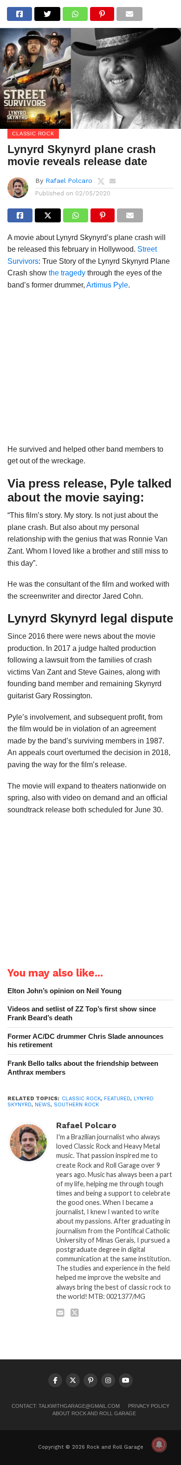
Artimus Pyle (107, 285)
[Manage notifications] (159, 1444)
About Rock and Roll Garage (94, 1413)
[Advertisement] (90, 370)
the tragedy (67, 273)
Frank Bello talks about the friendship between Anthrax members (82, 1067)
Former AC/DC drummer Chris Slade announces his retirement (85, 1040)
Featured (117, 1099)
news (43, 1105)
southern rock (76, 1105)
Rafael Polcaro (68, 180)
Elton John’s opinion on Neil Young (64, 991)
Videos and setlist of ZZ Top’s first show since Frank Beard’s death (81, 1013)
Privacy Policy (148, 1406)
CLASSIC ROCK (81, 1099)
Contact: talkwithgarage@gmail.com (66, 1406)
